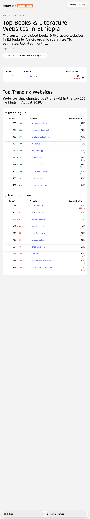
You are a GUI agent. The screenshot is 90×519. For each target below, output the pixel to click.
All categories (21, 15)
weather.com (38, 226)
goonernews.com (39, 185)
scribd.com (32, 76)
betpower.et (37, 205)
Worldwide (7, 15)
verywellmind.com (40, 123)
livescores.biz (38, 240)
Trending (81, 5)
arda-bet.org (37, 178)
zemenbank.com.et (40, 130)
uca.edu (35, 254)
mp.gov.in (36, 144)
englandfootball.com (41, 137)
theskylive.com (38, 247)
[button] (16, 48)
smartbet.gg (37, 151)
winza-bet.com (38, 219)
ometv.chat (37, 157)
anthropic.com (38, 212)
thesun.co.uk (38, 164)
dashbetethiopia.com (41, 260)
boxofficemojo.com (40, 171)
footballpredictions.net (42, 267)
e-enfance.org (38, 233)
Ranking (72, 5)
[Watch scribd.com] (83, 77)
